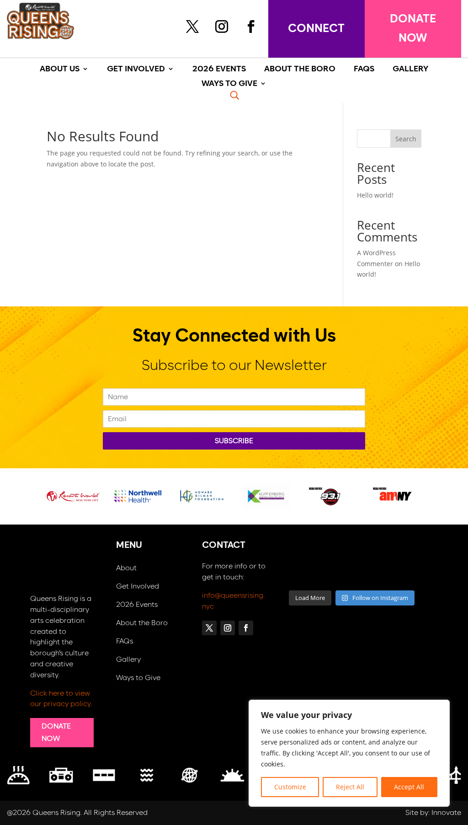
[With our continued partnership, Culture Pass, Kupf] (335, 575)
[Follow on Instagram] (221, 26)
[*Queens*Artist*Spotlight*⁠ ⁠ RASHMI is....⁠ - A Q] (401, 554)
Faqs (364, 69)
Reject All (350, 786)
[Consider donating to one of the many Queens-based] (302, 554)
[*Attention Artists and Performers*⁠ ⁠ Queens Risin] (368, 554)
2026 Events (219, 69)
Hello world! (375, 195)
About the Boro (142, 623)
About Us (60, 69)
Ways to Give (138, 678)
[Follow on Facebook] (251, 26)
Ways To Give (229, 84)
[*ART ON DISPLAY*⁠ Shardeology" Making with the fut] (401, 575)
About (126, 568)
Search (405, 138)
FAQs (124, 641)
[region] (349, 753)
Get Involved (136, 69)
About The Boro (299, 69)
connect (316, 28)
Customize (290, 786)
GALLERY (410, 69)
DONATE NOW (413, 28)
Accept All (409, 786)
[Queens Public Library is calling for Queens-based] (368, 575)
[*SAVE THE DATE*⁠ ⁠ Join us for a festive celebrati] (302, 575)
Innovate (446, 812)
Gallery (128, 659)
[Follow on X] (192, 26)
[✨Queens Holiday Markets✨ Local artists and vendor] (335, 554)
